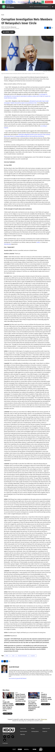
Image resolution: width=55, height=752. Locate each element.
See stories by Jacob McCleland (17, 678)
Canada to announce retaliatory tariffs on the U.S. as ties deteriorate (46, 697)
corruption (33, 655)
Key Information (23, 731)
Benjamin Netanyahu (22, 655)
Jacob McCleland (14, 667)
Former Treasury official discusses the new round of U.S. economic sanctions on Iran (20, 697)
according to (43, 126)
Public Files (22, 734)
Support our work (46, 728)
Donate (49, 2)
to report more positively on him (28, 103)
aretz (7, 127)
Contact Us (44, 731)
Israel (13, 655)
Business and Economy (32, 700)
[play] (4, 6)
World (2, 14)
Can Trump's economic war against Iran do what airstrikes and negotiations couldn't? (34, 706)
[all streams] (53, 6)
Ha (5, 127)
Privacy (32, 728)
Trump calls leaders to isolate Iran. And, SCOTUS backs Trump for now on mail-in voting (8, 706)
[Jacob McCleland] (4, 669)
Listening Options (35, 731)
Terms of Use (23, 728)
